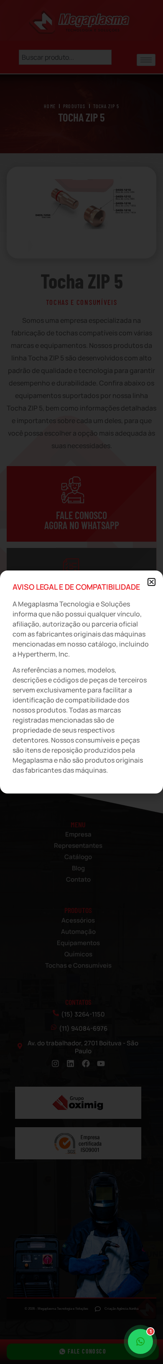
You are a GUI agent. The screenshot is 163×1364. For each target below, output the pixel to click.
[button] (151, 582)
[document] (81, 682)
